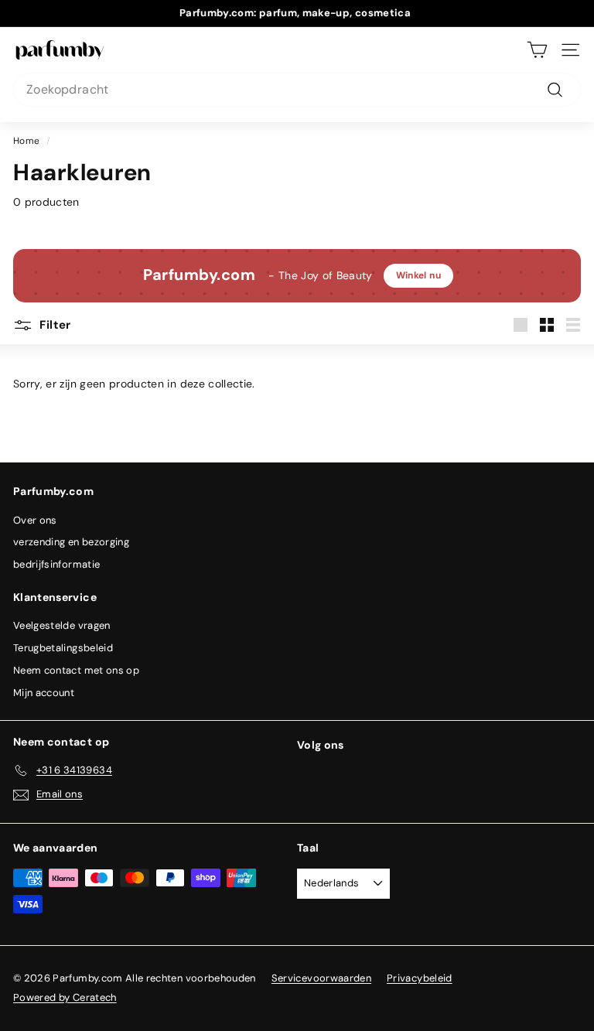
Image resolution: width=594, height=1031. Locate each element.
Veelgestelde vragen (62, 625)
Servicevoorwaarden (321, 978)
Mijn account (43, 692)
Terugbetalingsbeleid (63, 647)
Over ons (35, 520)
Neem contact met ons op (76, 670)
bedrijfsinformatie (56, 564)
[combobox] (297, 90)
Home (26, 141)
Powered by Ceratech (65, 997)
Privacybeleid (419, 978)
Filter (53, 325)
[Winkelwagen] (537, 50)
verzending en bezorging (71, 541)
